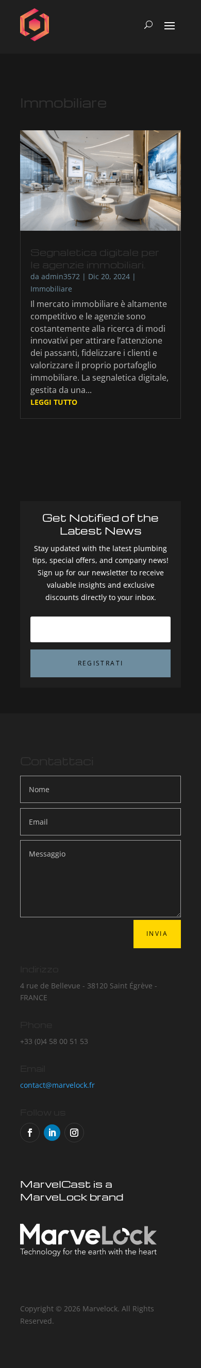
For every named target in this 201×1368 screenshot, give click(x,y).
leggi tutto (53, 402)
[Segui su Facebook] (30, 1132)
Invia (157, 933)
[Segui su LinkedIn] (52, 1132)
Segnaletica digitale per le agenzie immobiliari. (94, 258)
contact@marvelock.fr (57, 1085)
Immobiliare (51, 289)
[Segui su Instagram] (74, 1132)
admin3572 (60, 276)
